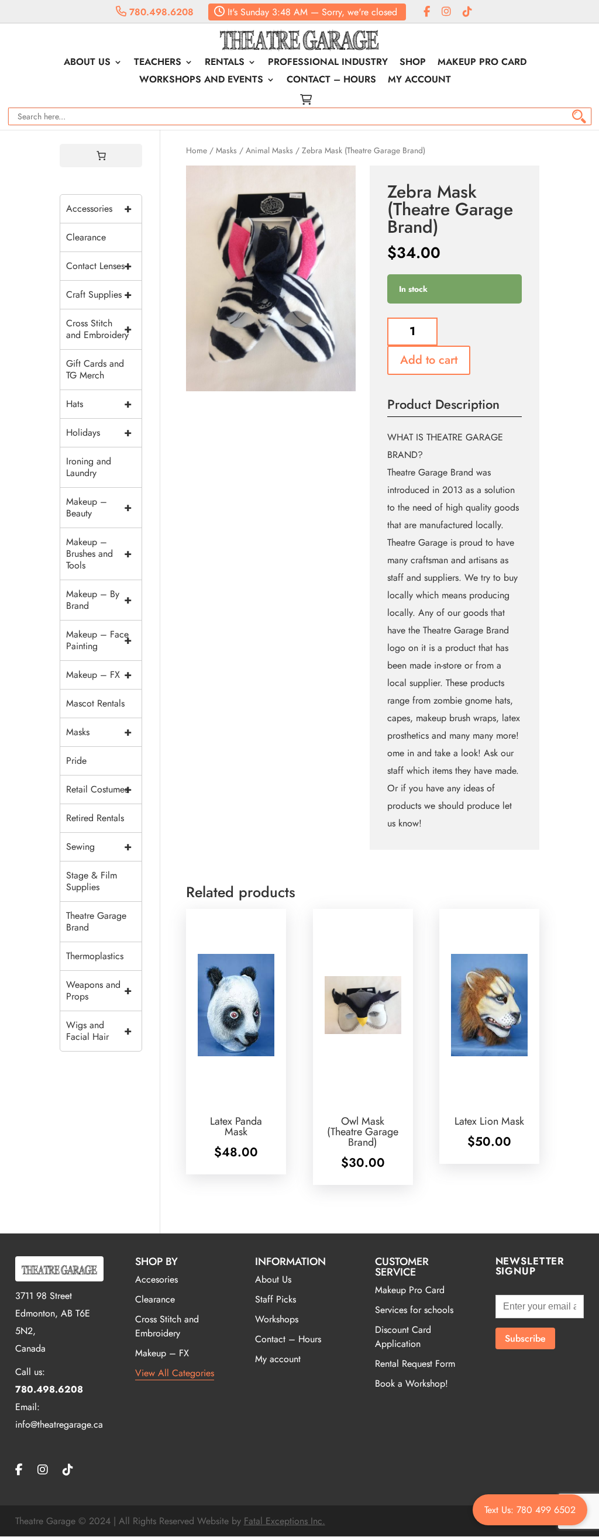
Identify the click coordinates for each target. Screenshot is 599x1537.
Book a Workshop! (411, 1383)
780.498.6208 (160, 12)
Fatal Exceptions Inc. (284, 1521)
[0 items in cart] (101, 155)
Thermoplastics (94, 956)
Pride (76, 760)
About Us (87, 63)
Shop (413, 63)
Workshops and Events (201, 80)
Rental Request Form (415, 1363)
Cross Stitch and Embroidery (99, 329)
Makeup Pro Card (482, 63)
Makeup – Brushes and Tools (99, 553)
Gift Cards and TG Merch (95, 369)
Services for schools (414, 1310)
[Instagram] (446, 12)
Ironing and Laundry (88, 467)
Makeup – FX (99, 674)
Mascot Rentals (95, 703)
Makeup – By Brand (99, 599)
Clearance (86, 237)
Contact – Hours (331, 80)
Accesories (156, 1279)
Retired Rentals (95, 818)
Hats (99, 403)
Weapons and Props (99, 990)
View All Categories (174, 1373)
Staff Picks (275, 1299)
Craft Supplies (99, 294)
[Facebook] (427, 12)
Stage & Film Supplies (91, 881)
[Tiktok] (467, 12)
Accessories (99, 208)
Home (196, 150)
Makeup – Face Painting (99, 640)
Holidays (99, 432)
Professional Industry (328, 63)
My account (419, 80)
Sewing (99, 846)
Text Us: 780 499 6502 (530, 1510)
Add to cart (428, 359)
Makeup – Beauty (99, 507)
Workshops (276, 1319)
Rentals (225, 63)
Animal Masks (269, 150)
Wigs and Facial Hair (99, 1030)
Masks (226, 150)
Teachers (157, 63)
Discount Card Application (403, 1336)
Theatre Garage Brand (96, 921)
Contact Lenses (99, 265)
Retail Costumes (99, 789)
